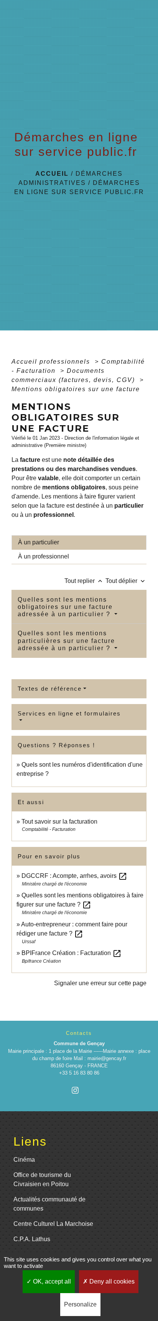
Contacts (79, 1033)
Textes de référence (50, 688)
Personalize (80, 1304)
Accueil (52, 173)
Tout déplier (125, 581)
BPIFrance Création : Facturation (71, 953)
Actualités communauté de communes (49, 1204)
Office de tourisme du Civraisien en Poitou (42, 1179)
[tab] (79, 542)
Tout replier (84, 581)
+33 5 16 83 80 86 (79, 1073)
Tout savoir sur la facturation (59, 821)
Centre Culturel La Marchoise (53, 1224)
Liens (30, 1141)
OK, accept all (51, 1281)
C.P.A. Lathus (31, 1239)
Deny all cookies (111, 1281)
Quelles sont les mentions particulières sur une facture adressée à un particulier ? (66, 640)
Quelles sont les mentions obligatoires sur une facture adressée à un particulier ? (65, 606)
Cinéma (24, 1159)
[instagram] (78, 1090)
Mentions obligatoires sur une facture (76, 389)
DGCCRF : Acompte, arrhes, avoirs (74, 876)
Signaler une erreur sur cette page (100, 983)
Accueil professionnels (52, 361)
